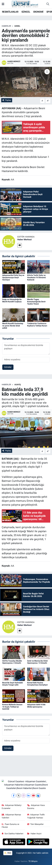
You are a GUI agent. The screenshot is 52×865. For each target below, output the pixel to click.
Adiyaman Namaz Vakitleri (11, 816)
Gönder (8, 367)
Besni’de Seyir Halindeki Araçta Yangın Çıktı (12, 684)
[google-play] (38, 842)
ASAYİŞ (17, 384)
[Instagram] (23, 795)
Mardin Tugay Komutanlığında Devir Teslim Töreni (36, 301)
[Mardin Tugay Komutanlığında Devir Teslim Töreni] (38, 291)
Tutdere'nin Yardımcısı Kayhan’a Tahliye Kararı (37, 324)
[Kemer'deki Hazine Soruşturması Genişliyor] (38, 674)
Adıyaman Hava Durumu (36, 806)
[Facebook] (13, 795)
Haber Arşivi (36, 833)
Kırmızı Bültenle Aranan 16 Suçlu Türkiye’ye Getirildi (12, 706)
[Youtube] (33, 795)
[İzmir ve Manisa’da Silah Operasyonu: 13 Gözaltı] (38, 652)
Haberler (6, 26)
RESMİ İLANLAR (10, 11)
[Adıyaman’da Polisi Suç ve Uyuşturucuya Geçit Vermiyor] (13, 266)
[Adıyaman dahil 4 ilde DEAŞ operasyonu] (38, 696)
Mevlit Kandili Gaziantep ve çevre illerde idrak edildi (12, 325)
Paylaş (8, 100)
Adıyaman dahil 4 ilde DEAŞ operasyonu (36, 705)
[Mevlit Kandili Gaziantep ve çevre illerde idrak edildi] (13, 315)
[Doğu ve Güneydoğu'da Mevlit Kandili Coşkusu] (13, 291)
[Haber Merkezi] (8, 241)
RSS (9, 853)
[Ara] (47, 4)
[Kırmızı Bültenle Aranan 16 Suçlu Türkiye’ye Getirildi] (13, 696)
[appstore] (14, 842)
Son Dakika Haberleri (14, 833)
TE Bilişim (32, 861)
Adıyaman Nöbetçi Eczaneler (12, 806)
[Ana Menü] (3, 4)
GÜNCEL (25, 11)
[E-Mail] (19, 245)
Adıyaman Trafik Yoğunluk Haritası (36, 816)
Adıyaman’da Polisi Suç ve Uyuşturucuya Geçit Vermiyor (13, 277)
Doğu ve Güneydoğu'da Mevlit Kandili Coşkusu (12, 300)
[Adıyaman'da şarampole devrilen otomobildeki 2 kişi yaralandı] (26, 82)
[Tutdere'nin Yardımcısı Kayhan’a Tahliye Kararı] (38, 315)
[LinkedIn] (28, 795)
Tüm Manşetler (37, 824)
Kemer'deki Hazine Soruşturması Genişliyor (37, 684)
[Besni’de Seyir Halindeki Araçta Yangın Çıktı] (13, 674)
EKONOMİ (38, 11)
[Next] (38, 795)
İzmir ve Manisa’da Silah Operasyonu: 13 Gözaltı (37, 662)
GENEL (17, 26)
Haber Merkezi (24, 239)
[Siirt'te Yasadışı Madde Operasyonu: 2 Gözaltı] (13, 652)
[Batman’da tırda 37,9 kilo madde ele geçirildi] (26, 432)
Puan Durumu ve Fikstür (10, 825)
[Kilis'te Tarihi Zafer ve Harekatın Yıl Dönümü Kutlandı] (38, 266)
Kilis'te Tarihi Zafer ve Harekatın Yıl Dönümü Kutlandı (36, 277)
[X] (18, 795)
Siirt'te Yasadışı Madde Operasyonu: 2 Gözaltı (12, 662)
